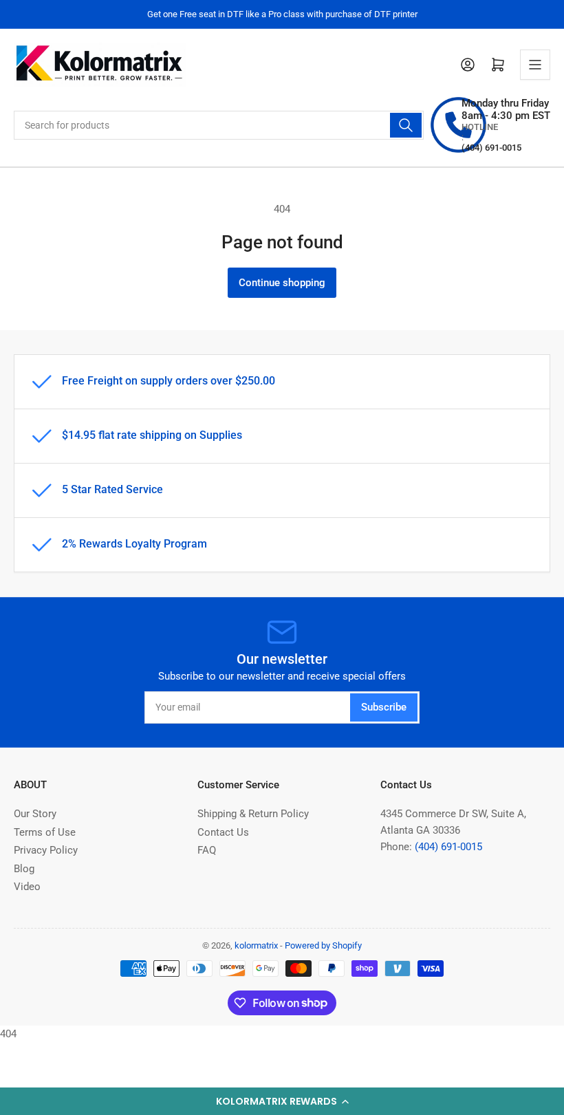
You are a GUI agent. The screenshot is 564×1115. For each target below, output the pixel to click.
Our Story (35, 814)
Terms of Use (45, 832)
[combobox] (219, 125)
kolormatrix (256, 945)
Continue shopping (282, 283)
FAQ (206, 850)
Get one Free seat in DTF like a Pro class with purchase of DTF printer (282, 14)
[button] (282, 1101)
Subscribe (383, 707)
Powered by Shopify (323, 945)
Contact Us (223, 832)
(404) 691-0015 (448, 847)
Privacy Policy (46, 850)
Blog (24, 869)
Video (27, 886)
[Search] (406, 125)
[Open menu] (535, 65)
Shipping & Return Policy (253, 814)
